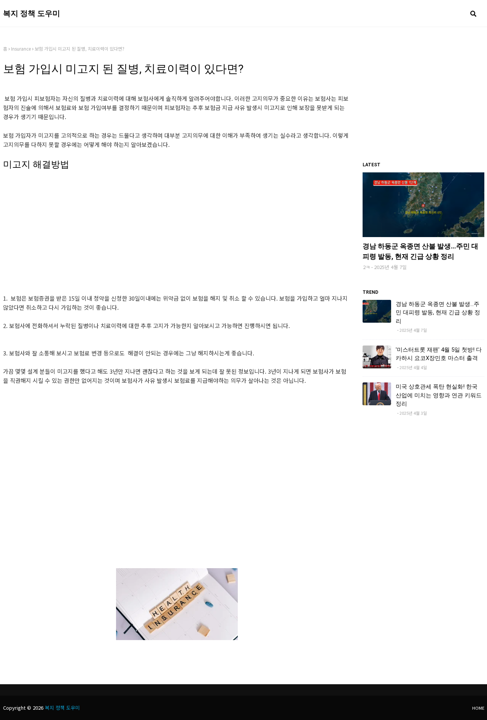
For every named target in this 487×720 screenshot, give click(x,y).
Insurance (21, 48)
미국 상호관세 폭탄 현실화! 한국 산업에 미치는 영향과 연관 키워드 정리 (439, 395)
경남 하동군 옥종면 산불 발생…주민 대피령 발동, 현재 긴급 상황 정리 (420, 251)
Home (478, 708)
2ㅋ (366, 267)
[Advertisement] (177, 240)
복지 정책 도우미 (31, 13)
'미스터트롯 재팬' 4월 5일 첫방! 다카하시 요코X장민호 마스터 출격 (439, 354)
